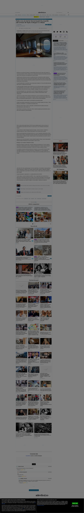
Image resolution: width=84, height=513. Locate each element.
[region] (42, 505)
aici (23, 508)
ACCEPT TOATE (75, 503)
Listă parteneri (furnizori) (40, 505)
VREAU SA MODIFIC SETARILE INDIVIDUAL (75, 506)
